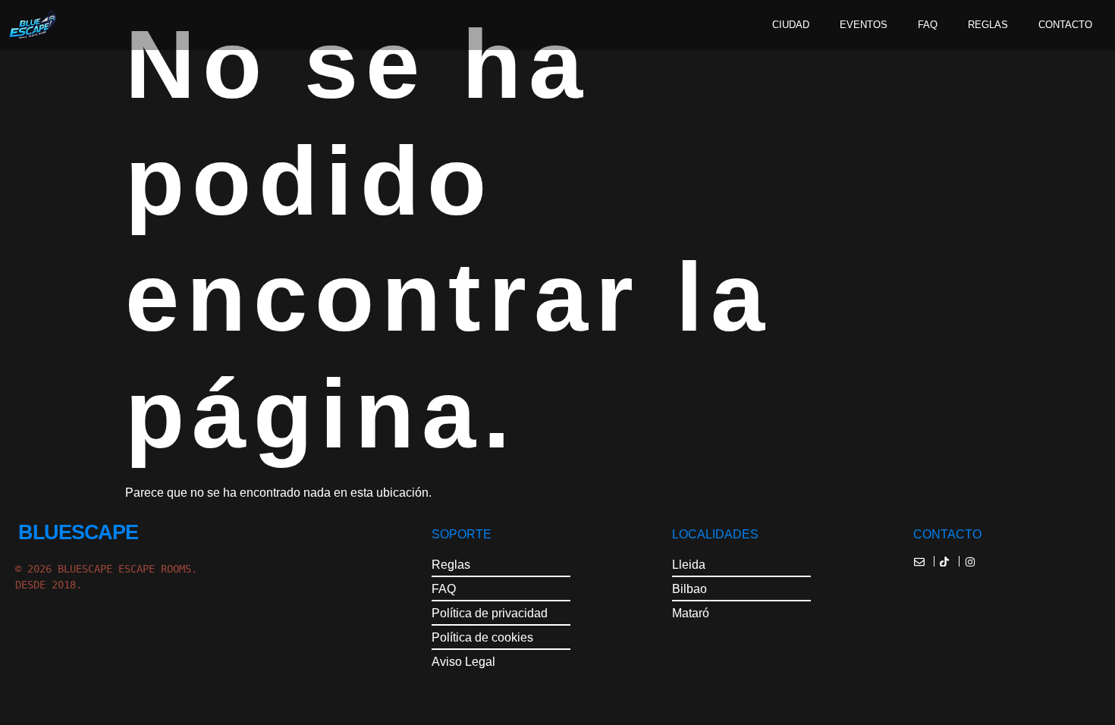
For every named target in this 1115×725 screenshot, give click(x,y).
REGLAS (988, 24)
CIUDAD (790, 24)
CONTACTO (1065, 24)
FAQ (928, 24)
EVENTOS (863, 24)
